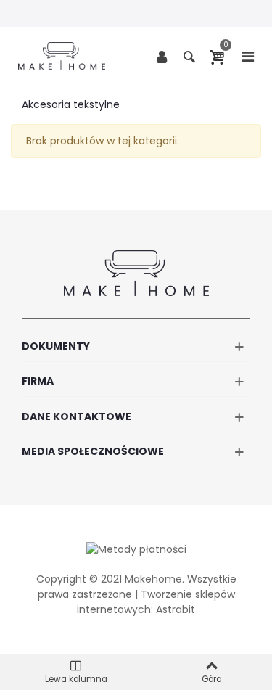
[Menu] (247, 56)
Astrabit (175, 609)
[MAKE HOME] (61, 56)
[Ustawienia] (162, 56)
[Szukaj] (189, 56)
